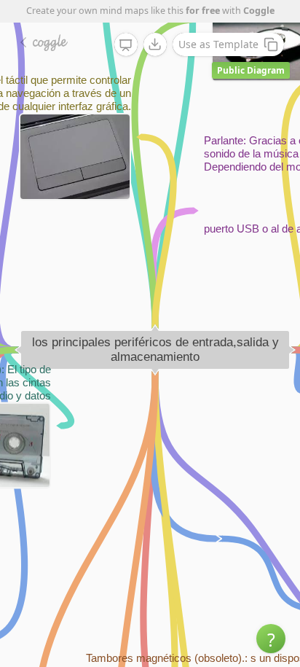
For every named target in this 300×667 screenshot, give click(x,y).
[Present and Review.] (126, 45)
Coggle (259, 10)
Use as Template (218, 44)
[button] (270, 638)
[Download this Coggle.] (155, 44)
